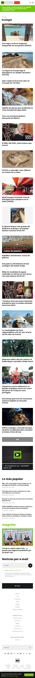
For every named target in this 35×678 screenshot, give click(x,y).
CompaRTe (7, 665)
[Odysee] (11, 653)
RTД (13, 668)
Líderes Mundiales (18, 609)
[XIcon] (14, 653)
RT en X (17, 586)
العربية (21, 665)
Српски (22, 666)
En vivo (17, 3)
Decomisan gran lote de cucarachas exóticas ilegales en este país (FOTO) (17, 400)
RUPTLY (19, 668)
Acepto (13, 570)
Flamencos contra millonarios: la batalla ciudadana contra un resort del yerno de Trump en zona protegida (17, 389)
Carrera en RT (17, 629)
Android (17, 640)
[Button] (30, 2)
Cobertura (17, 626)
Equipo (17, 623)
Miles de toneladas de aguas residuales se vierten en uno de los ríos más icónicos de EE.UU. (17, 274)
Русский (29, 666)
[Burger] (33, 2)
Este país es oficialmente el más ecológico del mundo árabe (15, 264)
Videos (17, 602)
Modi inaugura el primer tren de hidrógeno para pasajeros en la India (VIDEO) (15, 199)
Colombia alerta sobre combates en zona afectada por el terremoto (16, 492)
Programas (17, 599)
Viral (17, 596)
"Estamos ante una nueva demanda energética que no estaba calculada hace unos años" (17, 303)
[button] (17, 454)
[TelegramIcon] (17, 653)
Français (15, 666)
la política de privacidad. (15, 570)
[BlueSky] (20, 653)
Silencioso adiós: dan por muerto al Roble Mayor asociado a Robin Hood (17, 360)
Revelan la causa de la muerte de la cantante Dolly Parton (17, 500)
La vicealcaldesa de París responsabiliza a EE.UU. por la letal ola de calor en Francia (16, 332)
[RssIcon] (26, 653)
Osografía (9, 524)
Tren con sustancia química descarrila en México (13, 117)
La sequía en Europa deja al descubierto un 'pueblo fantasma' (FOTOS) (16, 72)
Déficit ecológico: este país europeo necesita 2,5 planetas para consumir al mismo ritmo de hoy (17, 430)
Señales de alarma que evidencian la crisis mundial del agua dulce (17, 109)
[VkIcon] (5, 653)
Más (17, 439)
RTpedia (17, 607)
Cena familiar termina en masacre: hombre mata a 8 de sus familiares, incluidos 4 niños (17, 515)
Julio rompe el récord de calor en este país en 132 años (16, 82)
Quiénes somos (17, 618)
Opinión (17, 604)
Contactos (17, 621)
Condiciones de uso (17, 631)
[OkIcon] (23, 653)
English (9, 666)
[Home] (2, 2)
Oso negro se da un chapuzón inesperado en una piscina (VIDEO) (16, 44)
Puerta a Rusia (27, 668)
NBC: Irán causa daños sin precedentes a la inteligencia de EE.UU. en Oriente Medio (16, 484)
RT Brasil (15, 665)
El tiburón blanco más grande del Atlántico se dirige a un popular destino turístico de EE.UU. (16, 228)
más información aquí (12, 676)
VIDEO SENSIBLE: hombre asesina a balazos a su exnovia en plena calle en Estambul (17, 507)
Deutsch (28, 665)
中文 (8, 668)
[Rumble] (8, 653)
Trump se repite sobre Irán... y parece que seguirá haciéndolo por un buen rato (16, 550)
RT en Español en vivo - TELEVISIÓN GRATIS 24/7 (16, 467)
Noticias (17, 594)
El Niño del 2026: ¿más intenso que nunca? (17, 144)
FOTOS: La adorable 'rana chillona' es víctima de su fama (16, 171)
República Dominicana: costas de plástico (16, 256)
